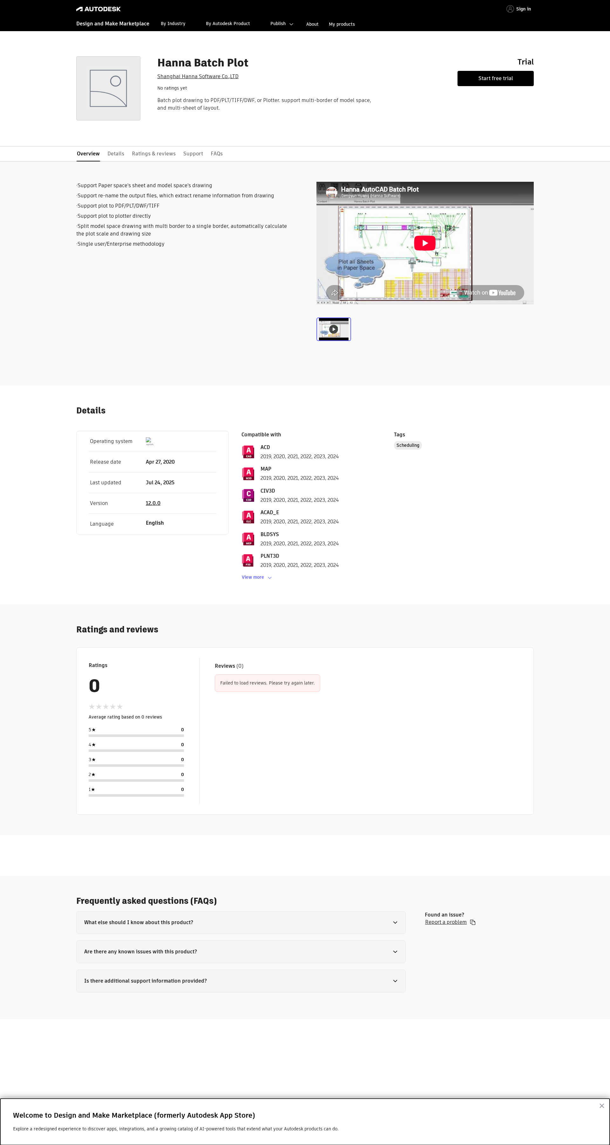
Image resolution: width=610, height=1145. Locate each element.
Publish (278, 23)
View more (253, 577)
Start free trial (495, 78)
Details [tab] (115, 153)
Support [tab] (193, 153)
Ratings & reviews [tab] (154, 153)
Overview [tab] (88, 153)
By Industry (173, 23)
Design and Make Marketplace (112, 23)
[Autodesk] (98, 9)
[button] (241, 922)
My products (342, 24)
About (312, 24)
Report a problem (446, 922)
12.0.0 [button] (153, 503)
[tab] (333, 330)
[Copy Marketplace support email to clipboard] (473, 922)
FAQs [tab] (217, 153)
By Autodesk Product (228, 23)
